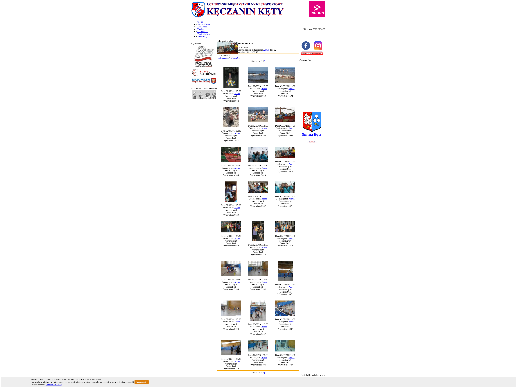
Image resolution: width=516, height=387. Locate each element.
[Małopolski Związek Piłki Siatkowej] (204, 84)
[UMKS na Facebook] (306, 45)
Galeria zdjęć (223, 58)
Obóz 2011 (235, 58)
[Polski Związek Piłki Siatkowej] (204, 67)
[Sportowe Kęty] (204, 99)
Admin (266, 50)
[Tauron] (317, 9)
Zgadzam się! (141, 382)
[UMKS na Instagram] (318, 45)
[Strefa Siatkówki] (204, 76)
